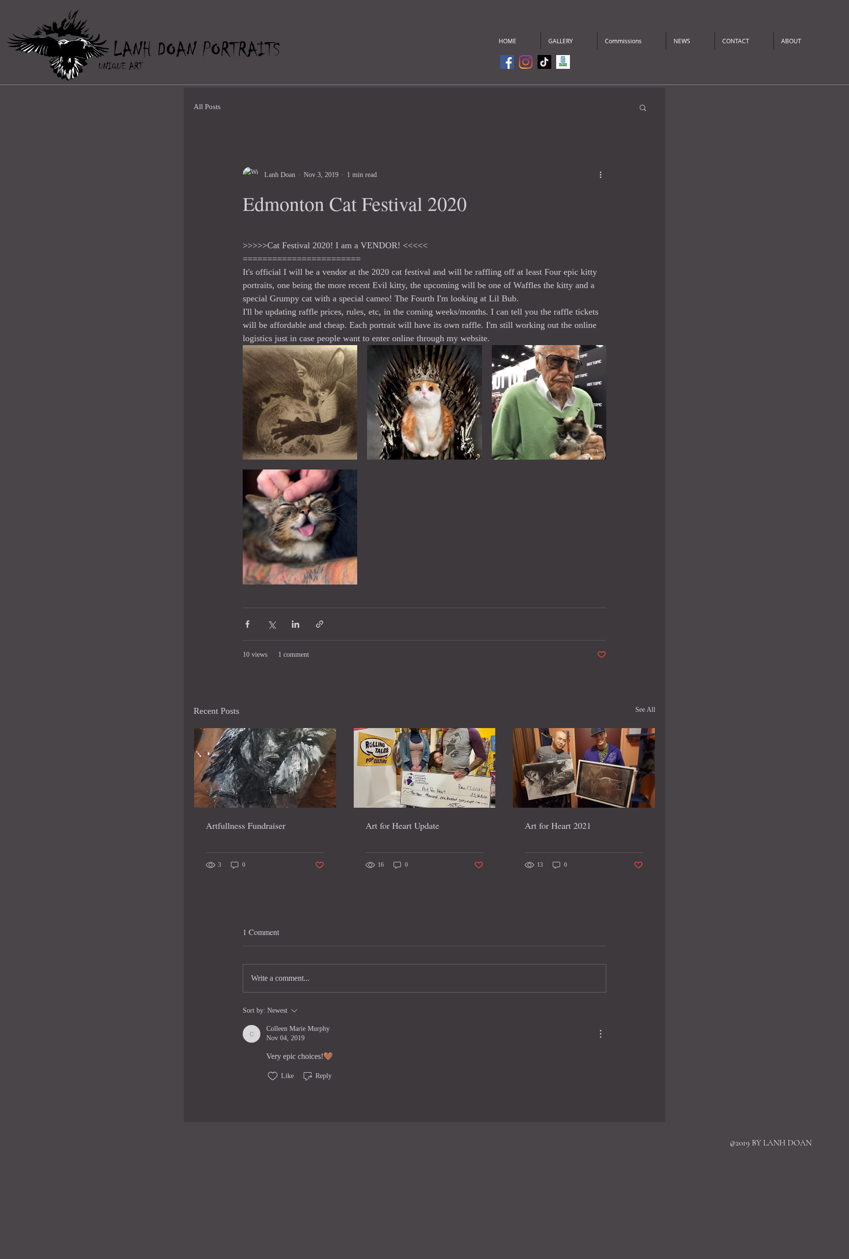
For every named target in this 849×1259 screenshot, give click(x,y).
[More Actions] (600, 1034)
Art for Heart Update (402, 825)
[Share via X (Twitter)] (271, 624)
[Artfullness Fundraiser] (265, 768)
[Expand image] (300, 402)
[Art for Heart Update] (425, 768)
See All (645, 709)
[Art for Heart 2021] (584, 768)
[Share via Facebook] (247, 624)
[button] (643, 107)
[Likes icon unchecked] (272, 1076)
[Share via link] (319, 624)
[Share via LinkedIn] (295, 624)
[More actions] (600, 174)
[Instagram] (526, 62)
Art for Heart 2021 (558, 825)
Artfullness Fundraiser (245, 825)
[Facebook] (507, 62)
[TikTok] (544, 62)
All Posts (207, 107)
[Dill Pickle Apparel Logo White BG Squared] (563, 62)
